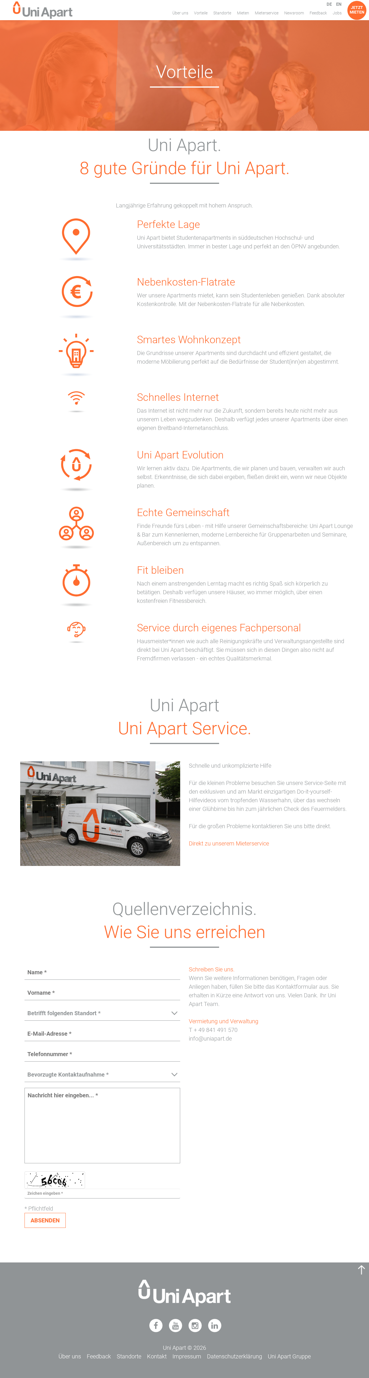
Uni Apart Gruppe (289, 1356)
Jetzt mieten (357, 9)
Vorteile (201, 13)
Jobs (337, 13)
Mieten (243, 13)
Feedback (318, 13)
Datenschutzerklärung (234, 1356)
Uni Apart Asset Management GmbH (42, 10)
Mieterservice (266, 13)
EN (339, 4)
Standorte (222, 13)
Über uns (180, 13)
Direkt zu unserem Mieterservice (229, 843)
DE (329, 4)
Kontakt (157, 1356)
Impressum (186, 1356)
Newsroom (294, 13)
